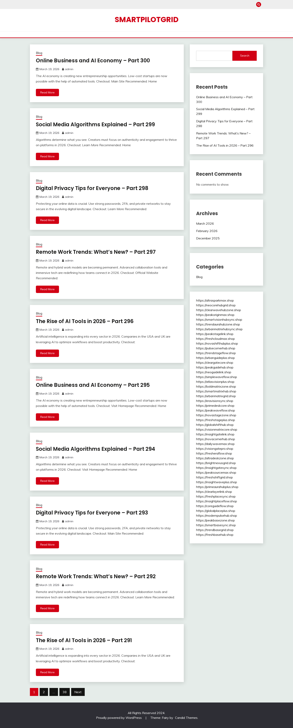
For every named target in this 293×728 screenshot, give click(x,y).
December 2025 (208, 238)
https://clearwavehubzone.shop (218, 310)
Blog (39, 53)
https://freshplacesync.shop (216, 496)
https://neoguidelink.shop (213, 372)
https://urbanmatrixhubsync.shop (219, 329)
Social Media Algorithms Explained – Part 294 (95, 449)
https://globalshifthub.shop (215, 425)
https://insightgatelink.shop (215, 434)
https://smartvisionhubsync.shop (219, 319)
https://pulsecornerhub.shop (215, 348)
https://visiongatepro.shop (214, 449)
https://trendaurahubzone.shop (218, 324)
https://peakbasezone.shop (215, 520)
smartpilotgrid (147, 19)
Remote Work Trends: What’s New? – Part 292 (96, 576)
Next (78, 692)
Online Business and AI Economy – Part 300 (93, 60)
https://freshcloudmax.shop (215, 339)
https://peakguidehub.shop (214, 367)
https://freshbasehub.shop (214, 535)
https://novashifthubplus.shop (217, 343)
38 (65, 692)
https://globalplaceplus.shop (215, 511)
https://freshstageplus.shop (215, 420)
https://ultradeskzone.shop (215, 458)
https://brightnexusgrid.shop (216, 463)
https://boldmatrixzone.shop (216, 386)
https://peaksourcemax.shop (216, 472)
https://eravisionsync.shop (214, 401)
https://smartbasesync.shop (216, 525)
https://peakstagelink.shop (214, 334)
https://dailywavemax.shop (215, 444)
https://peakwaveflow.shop (215, 410)
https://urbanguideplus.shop (215, 358)
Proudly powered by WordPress (119, 718)
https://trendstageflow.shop (216, 353)
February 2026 (206, 231)
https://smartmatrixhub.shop (216, 391)
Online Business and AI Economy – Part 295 (93, 385)
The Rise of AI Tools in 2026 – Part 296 (85, 321)
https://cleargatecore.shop (214, 362)
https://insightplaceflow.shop (216, 501)
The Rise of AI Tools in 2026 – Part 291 (84, 640)
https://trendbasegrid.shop (215, 530)
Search (244, 55)
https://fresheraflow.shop (214, 453)
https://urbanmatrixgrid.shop (216, 396)
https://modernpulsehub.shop (216, 515)
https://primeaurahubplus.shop (217, 487)
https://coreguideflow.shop (215, 506)
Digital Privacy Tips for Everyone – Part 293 (92, 512)
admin (69, 69)
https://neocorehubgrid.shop (216, 305)
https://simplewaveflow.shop (216, 377)
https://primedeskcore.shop (215, 406)
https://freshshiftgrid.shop (214, 477)
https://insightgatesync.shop (216, 468)
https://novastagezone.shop (216, 415)
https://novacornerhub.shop (215, 439)
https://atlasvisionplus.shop (215, 382)
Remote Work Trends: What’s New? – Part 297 (96, 252)
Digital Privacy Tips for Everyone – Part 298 (92, 188)
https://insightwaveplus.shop (216, 482)
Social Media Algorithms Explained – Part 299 (95, 124)
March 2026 (205, 223)
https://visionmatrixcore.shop (216, 429)
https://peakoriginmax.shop (215, 315)
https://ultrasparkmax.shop (215, 300)
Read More (47, 92)
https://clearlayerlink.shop (214, 492)
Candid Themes (186, 718)
